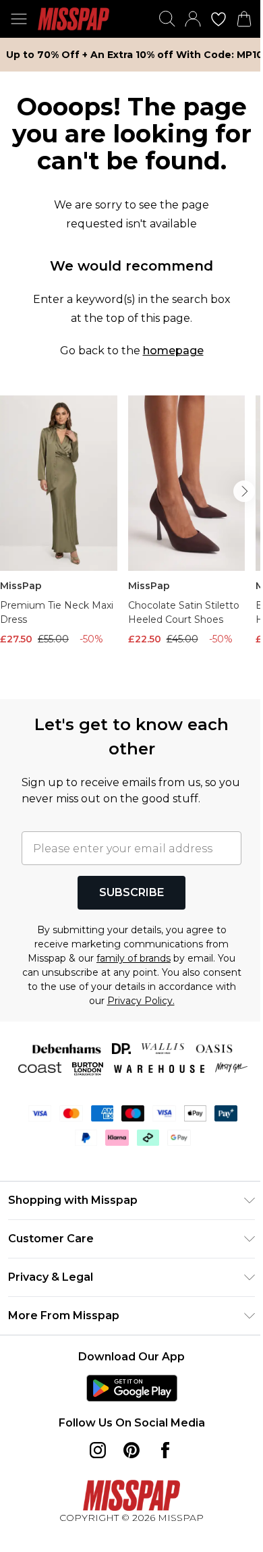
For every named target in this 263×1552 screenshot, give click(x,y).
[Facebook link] (165, 1450)
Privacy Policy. (141, 1001)
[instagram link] (98, 1450)
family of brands (133, 958)
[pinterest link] (131, 1450)
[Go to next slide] (244, 491)
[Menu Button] (19, 19)
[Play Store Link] (131, 1388)
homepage (173, 350)
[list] (131, 539)
